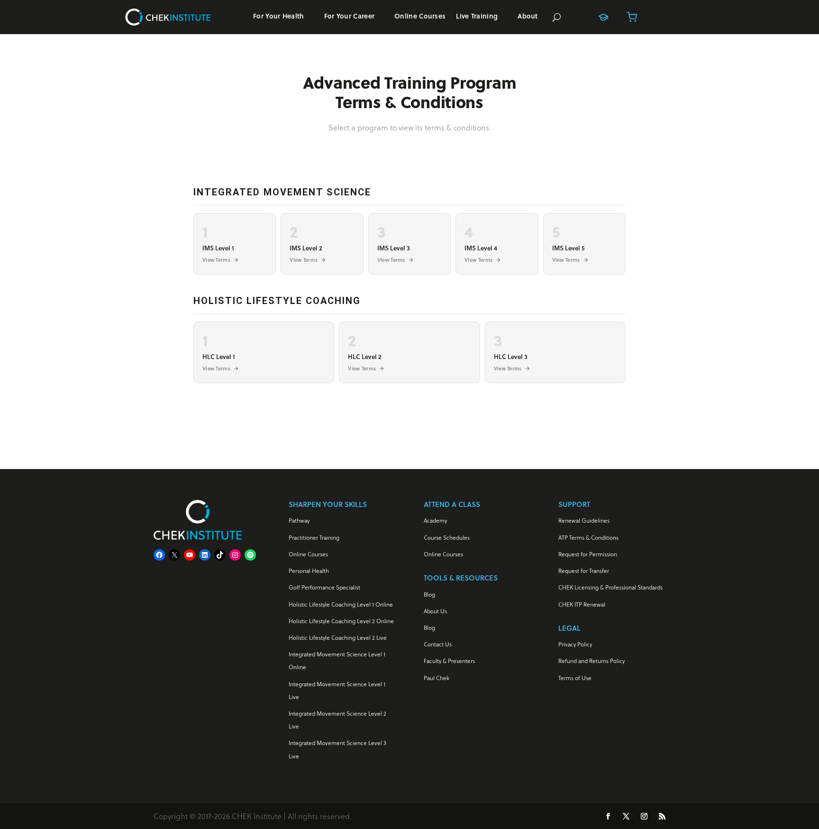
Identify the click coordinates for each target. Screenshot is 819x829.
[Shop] (631, 17)
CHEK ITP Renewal (581, 604)
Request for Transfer (583, 571)
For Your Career (349, 17)
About (528, 17)
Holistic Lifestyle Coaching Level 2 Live (338, 638)
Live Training (477, 17)
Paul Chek (436, 678)
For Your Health (278, 17)
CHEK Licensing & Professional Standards (610, 587)
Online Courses (420, 17)
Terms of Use (575, 678)
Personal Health (309, 571)
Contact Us (438, 644)
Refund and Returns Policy (591, 661)
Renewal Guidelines (584, 520)
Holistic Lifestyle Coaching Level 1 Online (341, 604)
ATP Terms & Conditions (588, 538)
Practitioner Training (314, 538)
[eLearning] (603, 17)
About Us (435, 611)
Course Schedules (447, 538)
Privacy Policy (575, 644)
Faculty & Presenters (449, 661)
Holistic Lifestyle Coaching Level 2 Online (341, 621)
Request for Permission (587, 554)
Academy (435, 520)
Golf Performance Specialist (324, 587)
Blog (429, 594)
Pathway (299, 520)
